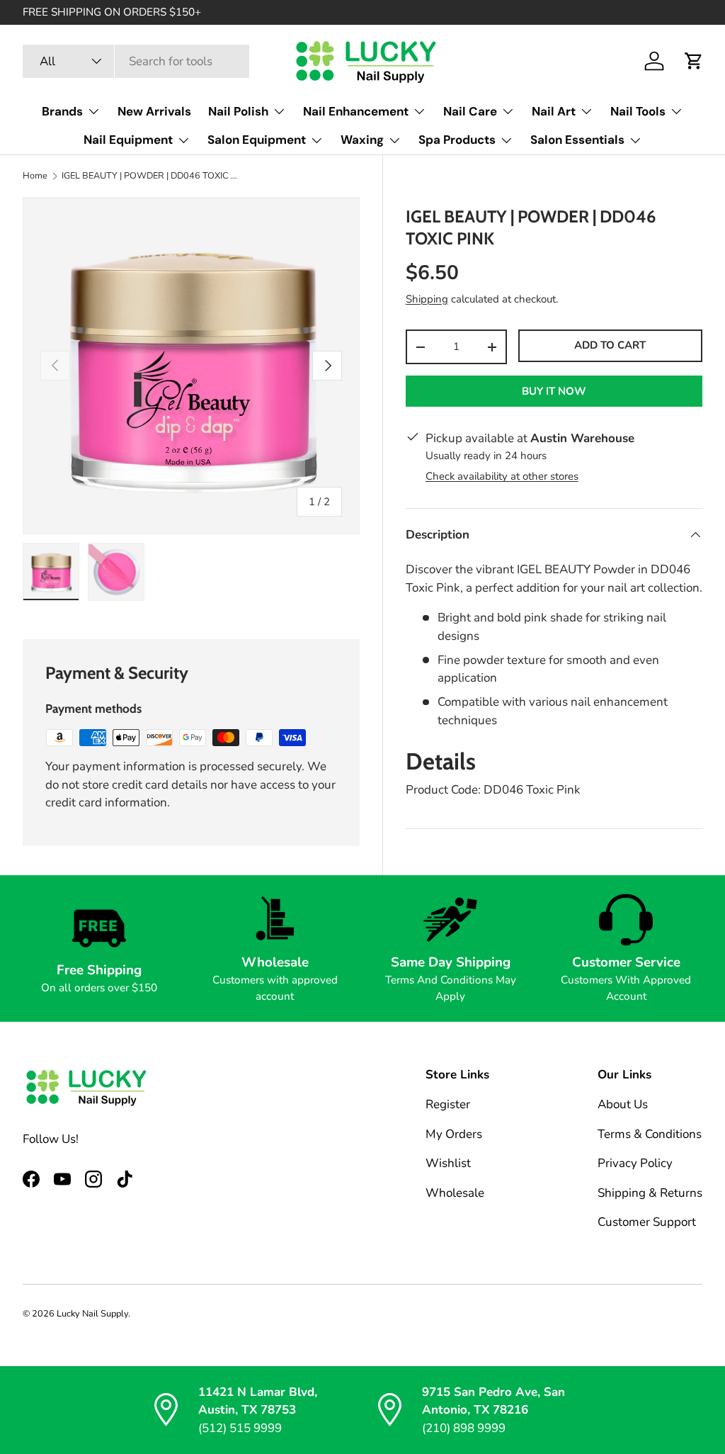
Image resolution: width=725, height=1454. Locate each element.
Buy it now (554, 391)
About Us (623, 1104)
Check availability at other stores (502, 476)
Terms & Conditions (650, 1134)
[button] (693, 61)
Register (448, 1104)
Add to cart (610, 345)
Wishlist (448, 1163)
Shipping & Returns (650, 1193)
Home (35, 176)
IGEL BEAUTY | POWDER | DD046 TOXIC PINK (152, 176)
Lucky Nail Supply (92, 1313)
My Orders (454, 1134)
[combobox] (136, 61)
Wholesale (455, 1193)
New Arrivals (154, 111)
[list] (191, 366)
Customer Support (647, 1222)
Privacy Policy (635, 1163)
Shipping (427, 299)
